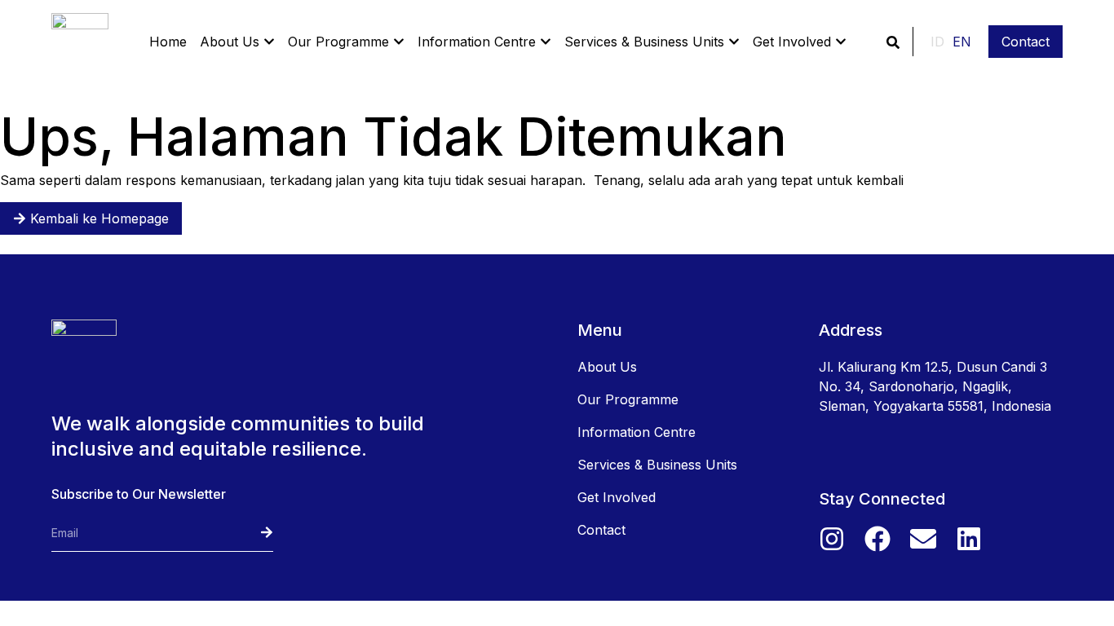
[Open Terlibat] (841, 41)
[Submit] (251, 533)
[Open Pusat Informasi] (545, 41)
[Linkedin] (969, 539)
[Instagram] (832, 539)
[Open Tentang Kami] (269, 41)
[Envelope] (923, 539)
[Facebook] (877, 539)
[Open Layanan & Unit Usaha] (734, 41)
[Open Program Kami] (398, 41)
